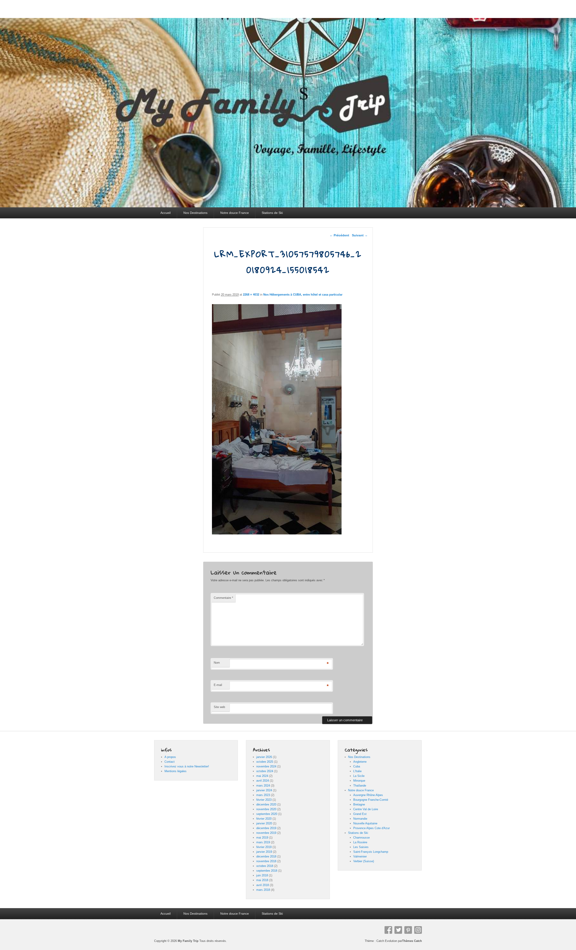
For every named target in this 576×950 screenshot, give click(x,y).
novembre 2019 (266, 833)
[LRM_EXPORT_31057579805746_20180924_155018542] (277, 533)
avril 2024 (262, 780)
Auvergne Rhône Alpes (368, 795)
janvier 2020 (264, 823)
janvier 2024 (264, 790)
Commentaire (223, 597)
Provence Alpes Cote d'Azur (371, 828)
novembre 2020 (266, 809)
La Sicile (358, 776)
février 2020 (264, 818)
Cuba (356, 766)
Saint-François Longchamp (370, 851)
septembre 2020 (266, 814)
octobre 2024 (264, 771)
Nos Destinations (195, 213)
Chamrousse (361, 837)
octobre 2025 (264, 761)
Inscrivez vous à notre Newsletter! (186, 766)
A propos (170, 757)
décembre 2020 (266, 804)
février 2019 (264, 847)
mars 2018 (263, 889)
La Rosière (360, 842)
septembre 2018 (266, 870)
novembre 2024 (266, 766)
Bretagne (359, 804)
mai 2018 (262, 880)
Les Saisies (361, 847)
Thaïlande (359, 785)
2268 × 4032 (251, 294)
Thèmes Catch (412, 941)
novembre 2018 (266, 861)
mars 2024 (263, 785)
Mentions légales (175, 771)
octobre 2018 (264, 866)
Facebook (388, 930)
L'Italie (357, 771)
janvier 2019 (264, 851)
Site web (219, 707)
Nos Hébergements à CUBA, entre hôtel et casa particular (302, 294)
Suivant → (360, 235)
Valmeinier (360, 856)
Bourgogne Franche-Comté (370, 799)
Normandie (360, 818)
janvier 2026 (264, 757)
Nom (217, 662)
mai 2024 (262, 776)
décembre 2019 (266, 828)
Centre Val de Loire (365, 809)
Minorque (359, 780)
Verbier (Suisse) (363, 861)
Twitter (398, 930)
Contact (169, 761)
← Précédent (339, 235)
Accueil (165, 213)
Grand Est (360, 814)
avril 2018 (262, 885)
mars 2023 (263, 795)
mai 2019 (262, 837)
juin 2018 (262, 875)
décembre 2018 (266, 856)
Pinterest (408, 930)
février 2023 (264, 799)
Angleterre (360, 761)
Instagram (418, 930)
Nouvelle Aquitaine (365, 823)
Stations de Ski (272, 213)
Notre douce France (234, 213)
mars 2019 (263, 842)
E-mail (218, 685)
